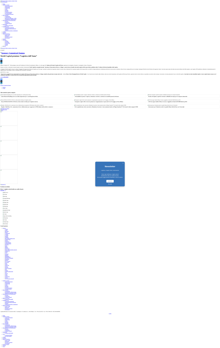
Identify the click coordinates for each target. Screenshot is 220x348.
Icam (6, 245)
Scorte (6, 9)
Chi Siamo (5, 40)
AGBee (6, 229)
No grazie (110, 183)
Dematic (6, 236)
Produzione (7, 318)
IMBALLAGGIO (6, 298)
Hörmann (6, 244)
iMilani (6, 246)
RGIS (6, 263)
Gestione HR (7, 8)
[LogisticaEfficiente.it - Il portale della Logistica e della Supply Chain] (8, 0)
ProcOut (6, 260)
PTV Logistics (7, 261)
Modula (6, 255)
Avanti (4, 88)
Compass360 (7, 233)
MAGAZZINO (5, 15)
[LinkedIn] (110, 63)
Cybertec (6, 235)
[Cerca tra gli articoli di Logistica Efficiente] (4, 46)
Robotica (6, 29)
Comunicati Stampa (8, 12)
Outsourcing (7, 22)
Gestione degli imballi (9, 25)
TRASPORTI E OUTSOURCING (9, 20)
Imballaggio (5, 24)
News (4, 334)
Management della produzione (10, 28)
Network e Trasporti (8, 36)
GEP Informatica (8, 243)
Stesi (6, 269)
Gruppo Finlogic (8, 242)
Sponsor (4, 228)
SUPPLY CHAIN (6, 4)
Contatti (6, 44)
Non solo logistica (8, 13)
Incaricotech (7, 248)
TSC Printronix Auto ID (9, 278)
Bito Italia (7, 231)
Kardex (6, 251)
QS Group (7, 262)
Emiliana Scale (7, 239)
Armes (6, 230)
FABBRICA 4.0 (6, 26)
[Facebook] (110, 59)
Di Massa (6, 237)
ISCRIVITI (110, 181)
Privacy (6, 45)
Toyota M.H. (7, 276)
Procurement (7, 37)
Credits (110, 313)
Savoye (6, 266)
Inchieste (6, 10)
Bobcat (6, 232)
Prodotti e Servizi (6, 344)
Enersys (6, 240)
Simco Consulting (8, 268)
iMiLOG (6, 247)
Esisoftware (7, 241)
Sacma (6, 264)
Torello (6, 275)
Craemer (6, 234)
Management (7, 7)
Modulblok (7, 256)
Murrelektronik (7, 257)
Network (6, 21)
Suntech (6, 270)
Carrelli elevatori (8, 17)
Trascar (6, 277)
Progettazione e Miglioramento (10, 19)
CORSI (4, 31)
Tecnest (6, 273)
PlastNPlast (7, 259)
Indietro (4, 87)
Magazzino (7, 35)
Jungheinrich (7, 250)
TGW (6, 274)
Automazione (7, 16)
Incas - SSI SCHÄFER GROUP (11, 249)
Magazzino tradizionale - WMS (10, 18)
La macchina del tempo (9, 14)
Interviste (6, 11)
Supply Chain (7, 34)
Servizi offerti (7, 43)
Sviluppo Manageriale (9, 271)
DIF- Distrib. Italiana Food (10, 238)
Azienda (6, 41)
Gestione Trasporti (8, 23)
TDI (6, 272)
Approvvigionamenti (9, 281)
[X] (110, 61)
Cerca (4, 346)
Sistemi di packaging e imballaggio (11, 30)
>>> (3, 190)
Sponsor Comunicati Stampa (5, 85)
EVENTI (4, 32)
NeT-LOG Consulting (9, 258)
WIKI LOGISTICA (6, 33)
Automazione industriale (9, 27)
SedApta (6, 267)
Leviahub (6, 254)
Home (4, 3)
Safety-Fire (7, 265)
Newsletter (7, 42)
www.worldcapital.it (4, 77)
